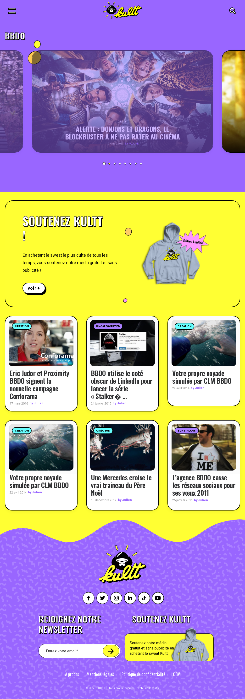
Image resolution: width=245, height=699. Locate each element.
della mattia (152, 688)
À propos (72, 674)
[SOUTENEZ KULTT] (180, 638)
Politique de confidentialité (143, 674)
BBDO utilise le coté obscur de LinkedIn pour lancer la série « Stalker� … (121, 384)
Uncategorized (108, 326)
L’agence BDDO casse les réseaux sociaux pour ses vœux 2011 (203, 485)
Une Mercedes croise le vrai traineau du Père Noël (121, 485)
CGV (176, 674)
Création (22, 326)
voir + (34, 288)
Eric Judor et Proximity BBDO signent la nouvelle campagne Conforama (39, 384)
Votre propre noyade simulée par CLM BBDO (201, 377)
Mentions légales (100, 674)
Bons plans (187, 430)
